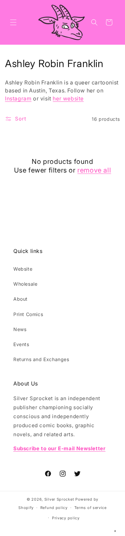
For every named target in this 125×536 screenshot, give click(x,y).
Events (21, 344)
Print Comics (28, 314)
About (20, 299)
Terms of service (90, 507)
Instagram (18, 98)
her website (68, 98)
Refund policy (54, 507)
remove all (94, 170)
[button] (13, 22)
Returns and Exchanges (41, 359)
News (19, 329)
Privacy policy (66, 518)
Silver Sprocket (59, 499)
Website (22, 269)
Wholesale (25, 284)
